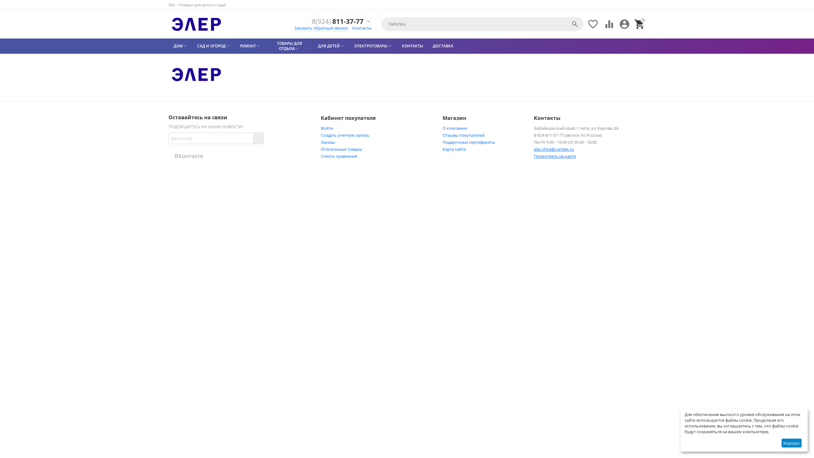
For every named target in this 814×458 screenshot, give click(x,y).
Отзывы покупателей (464, 135)
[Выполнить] (258, 138)
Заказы (328, 142)
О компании (455, 128)
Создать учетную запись (345, 135)
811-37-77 (337, 21)
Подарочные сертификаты (469, 142)
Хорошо (791, 443)
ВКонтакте (188, 156)
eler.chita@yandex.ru (554, 149)
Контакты (361, 28)
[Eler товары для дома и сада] (196, 24)
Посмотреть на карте (555, 156)
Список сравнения (339, 156)
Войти (327, 128)
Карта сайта (454, 149)
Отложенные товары (341, 149)
